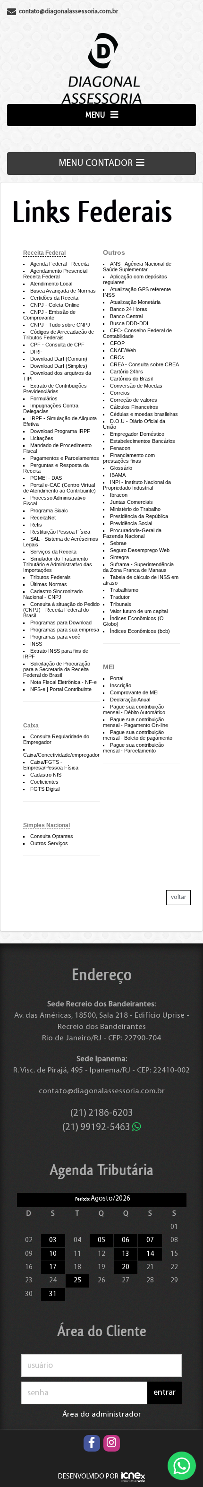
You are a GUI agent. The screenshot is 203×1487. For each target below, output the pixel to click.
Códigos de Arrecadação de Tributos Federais (58, 334)
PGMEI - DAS (46, 478)
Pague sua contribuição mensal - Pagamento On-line (135, 722)
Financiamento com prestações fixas (129, 458)
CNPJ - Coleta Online (54, 305)
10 (53, 1254)
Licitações (41, 438)
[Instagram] (111, 1443)
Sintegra (119, 557)
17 (53, 1267)
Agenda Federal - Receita (59, 264)
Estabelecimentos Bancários (142, 441)
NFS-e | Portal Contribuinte (61, 689)
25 (77, 1280)
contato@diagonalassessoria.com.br (102, 1091)
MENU (96, 115)
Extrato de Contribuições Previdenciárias (55, 388)
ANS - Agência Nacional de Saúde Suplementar (137, 266)
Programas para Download (61, 622)
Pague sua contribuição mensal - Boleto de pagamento (137, 735)
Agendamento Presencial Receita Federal (55, 273)
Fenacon (120, 448)
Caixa (31, 725)
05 (101, 1240)
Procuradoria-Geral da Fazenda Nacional (132, 533)
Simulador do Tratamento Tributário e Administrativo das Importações (57, 564)
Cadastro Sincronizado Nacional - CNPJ (53, 594)
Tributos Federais (50, 577)
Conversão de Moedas (136, 386)
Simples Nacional (46, 825)
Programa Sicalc (49, 510)
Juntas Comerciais (131, 502)
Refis (36, 524)
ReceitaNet (43, 517)
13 (125, 1254)
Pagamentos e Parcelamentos (64, 458)
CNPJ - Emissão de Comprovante (49, 314)
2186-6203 (101, 1113)
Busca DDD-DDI (129, 323)
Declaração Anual (130, 699)
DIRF (36, 351)
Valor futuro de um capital (139, 611)
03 (53, 1240)
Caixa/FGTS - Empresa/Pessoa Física (50, 764)
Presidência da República (139, 516)
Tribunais (120, 604)
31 (53, 1294)
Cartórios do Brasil (131, 378)
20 (125, 1267)
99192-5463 (97, 1128)
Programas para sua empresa (64, 629)
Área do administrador (101, 1414)
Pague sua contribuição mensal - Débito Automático (134, 709)
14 (150, 1254)
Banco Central (126, 316)
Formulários (44, 398)
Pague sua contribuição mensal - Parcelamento (133, 747)
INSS (36, 644)
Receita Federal (44, 253)
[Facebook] (92, 1443)
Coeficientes (44, 782)
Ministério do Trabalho (135, 509)
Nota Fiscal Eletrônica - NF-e (63, 682)
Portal (116, 678)
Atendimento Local (51, 283)
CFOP (117, 343)
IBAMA (118, 475)
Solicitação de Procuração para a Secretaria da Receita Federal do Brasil (56, 669)
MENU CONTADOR (97, 163)
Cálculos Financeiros (134, 407)
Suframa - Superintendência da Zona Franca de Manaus (138, 567)
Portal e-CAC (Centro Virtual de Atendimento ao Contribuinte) (59, 487)
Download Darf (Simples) (58, 366)
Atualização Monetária (135, 302)
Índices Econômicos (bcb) (140, 631)
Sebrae (118, 543)
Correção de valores (133, 400)
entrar (164, 1393)
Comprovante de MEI (134, 692)
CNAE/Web (123, 350)
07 (150, 1240)
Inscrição (120, 685)
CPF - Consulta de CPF (57, 344)
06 (125, 1240)
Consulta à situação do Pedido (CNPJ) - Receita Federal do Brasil (61, 609)
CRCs (117, 357)
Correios (120, 393)
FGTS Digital (44, 789)
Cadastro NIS (45, 775)
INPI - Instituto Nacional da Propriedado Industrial (137, 485)
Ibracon (118, 495)
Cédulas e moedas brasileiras (144, 414)
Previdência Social (131, 523)
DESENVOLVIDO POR (88, 1476)
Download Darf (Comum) (58, 359)
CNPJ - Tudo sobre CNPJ (60, 325)
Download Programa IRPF (60, 431)
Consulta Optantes (51, 836)
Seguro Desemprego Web (139, 550)
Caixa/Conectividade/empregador (61, 755)
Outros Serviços (49, 843)
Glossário (121, 468)
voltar (178, 897)
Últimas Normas (48, 584)
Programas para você (55, 637)
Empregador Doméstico (137, 434)
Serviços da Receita (53, 551)
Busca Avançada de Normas (63, 291)
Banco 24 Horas (128, 309)
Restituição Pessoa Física (60, 532)
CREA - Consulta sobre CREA (144, 364)
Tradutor (120, 597)
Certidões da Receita (54, 298)
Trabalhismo (124, 590)
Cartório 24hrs (126, 371)
